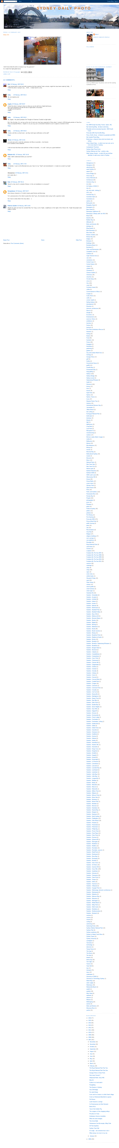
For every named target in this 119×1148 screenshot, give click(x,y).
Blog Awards (89, 228)
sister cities (89, 574)
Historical (88, 384)
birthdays (88, 226)
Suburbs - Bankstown (92, 607)
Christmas (89, 274)
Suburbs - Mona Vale (92, 797)
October (92, 1046)
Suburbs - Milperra (91, 793)
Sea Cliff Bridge (93, 1089)
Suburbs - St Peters (91, 864)
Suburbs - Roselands (92, 858)
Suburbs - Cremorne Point (93, 687)
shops (88, 569)
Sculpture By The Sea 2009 (93, 557)
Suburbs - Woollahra (91, 909)
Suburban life (90, 593)
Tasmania (89, 942)
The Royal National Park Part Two (98, 1068)
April (91, 1061)
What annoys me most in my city (98, 1133)
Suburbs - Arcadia (91, 597)
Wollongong (89, 1001)
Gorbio (88, 361)
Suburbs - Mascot (91, 786)
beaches (88, 218)
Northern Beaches (91, 470)
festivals (88, 327)
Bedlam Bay (89, 220)
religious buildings (91, 536)
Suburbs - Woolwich (91, 913)
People (88, 498)
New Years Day (90, 464)
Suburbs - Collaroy (91, 673)
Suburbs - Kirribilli (91, 753)
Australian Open (90, 196)
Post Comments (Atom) (17, 243)
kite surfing (89, 411)
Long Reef (89, 426)
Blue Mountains (90, 230)
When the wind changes (95, 1118)
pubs (87, 525)
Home (42, 240)
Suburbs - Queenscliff (92, 839)
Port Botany (89, 515)
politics (88, 510)
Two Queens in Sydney (95, 1087)
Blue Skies (89, 232)
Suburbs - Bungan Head (92, 647)
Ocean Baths (90, 481)
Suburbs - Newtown (91, 814)
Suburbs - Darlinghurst (92, 696)
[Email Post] (21, 72)
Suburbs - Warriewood (92, 892)
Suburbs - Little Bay (91, 774)
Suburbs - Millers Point (92, 791)
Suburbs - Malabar (91, 780)
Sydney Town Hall (94, 1128)
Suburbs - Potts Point (92, 835)
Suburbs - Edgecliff (91, 711)
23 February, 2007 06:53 (17, 84)
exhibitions (89, 321)
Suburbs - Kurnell (91, 757)
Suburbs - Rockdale (91, 848)
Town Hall (89, 966)
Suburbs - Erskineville (92, 715)
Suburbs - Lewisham (91, 772)
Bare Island (89, 209)
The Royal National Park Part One (98, 1070)
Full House (92, 1099)
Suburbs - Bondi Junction (93, 631)
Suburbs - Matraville (91, 789)
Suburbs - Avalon (91, 603)
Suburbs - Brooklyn (91, 641)
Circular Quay (90, 279)
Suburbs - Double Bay (92, 704)
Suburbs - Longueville (92, 778)
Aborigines (89, 165)
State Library (89, 582)
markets (88, 435)
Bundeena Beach (91, 245)
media (88, 439)
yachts (88, 1010)
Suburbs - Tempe (91, 879)
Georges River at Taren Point (97, 1073)
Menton (88, 443)
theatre (88, 957)
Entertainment (90, 317)
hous (87, 388)
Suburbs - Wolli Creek (92, 907)
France (88, 342)
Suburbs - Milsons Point (92, 795)
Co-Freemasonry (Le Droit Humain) (98, 1104)
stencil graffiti (90, 586)
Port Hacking (89, 517)
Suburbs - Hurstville (91, 746)
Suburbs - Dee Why (91, 700)
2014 (89, 1023)
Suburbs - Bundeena (91, 645)
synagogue (89, 940)
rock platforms (90, 540)
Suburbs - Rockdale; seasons (94, 850)
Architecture (89, 180)
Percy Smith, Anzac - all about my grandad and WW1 (100, 135)
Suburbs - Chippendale (92, 664)
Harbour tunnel (90, 378)
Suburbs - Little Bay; (92, 776)
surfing (88, 921)
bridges (88, 239)
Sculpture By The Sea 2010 (93, 559)
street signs (89, 590)
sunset (88, 919)
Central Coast (90, 262)
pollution (88, 513)
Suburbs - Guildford (91, 734)
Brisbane (88, 241)
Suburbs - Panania (91, 822)
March (92, 1063)
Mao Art (91, 1080)
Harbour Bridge (90, 376)
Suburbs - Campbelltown (93, 654)
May (91, 1058)
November (93, 1044)
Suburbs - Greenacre (92, 732)
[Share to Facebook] (29, 72)
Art (9, 74)
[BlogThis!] (26, 72)
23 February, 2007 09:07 (18, 104)
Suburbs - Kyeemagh (92, 759)
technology (89, 945)
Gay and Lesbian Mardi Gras (94, 352)
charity (88, 266)
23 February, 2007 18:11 (21, 173)
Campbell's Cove (90, 251)
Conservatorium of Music (93, 291)
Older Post (79, 240)
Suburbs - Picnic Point (92, 831)
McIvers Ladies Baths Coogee (94, 437)
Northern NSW (90, 472)
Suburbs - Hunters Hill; (92, 744)
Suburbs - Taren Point (92, 877)
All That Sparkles (94, 1126)
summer (88, 915)
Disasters (89, 306)
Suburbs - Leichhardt (92, 770)
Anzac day (89, 175)
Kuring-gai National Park (92, 413)
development (89, 304)
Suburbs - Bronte (91, 639)
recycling (88, 531)
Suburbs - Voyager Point (93, 888)
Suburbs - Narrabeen (92, 808)
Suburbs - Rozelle (91, 860)
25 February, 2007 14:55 (23, 205)
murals (88, 456)
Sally (9, 95)
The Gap (88, 951)
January (92, 1136)
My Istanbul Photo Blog (92, 137)
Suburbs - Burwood (91, 649)
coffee (88, 289)
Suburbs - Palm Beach (92, 820)
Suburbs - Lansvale (91, 765)
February (92, 1066)
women (88, 1004)
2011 (89, 1030)
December (93, 1041)
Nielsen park (89, 468)
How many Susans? (94, 1075)
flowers (88, 336)
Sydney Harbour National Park (94, 928)
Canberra (88, 253)
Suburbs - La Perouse (92, 761)
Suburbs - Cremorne (91, 685)
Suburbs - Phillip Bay (92, 829)
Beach (88, 215)
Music (88, 460)
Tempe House (90, 949)
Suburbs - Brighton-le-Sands (94, 637)
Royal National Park (91, 544)
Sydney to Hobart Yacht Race (94, 934)
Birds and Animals (91, 224)
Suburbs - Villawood (91, 885)
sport (87, 580)
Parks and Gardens (91, 491)
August (92, 1051)
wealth (88, 989)
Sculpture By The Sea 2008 (93, 555)
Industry (88, 403)
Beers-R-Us (92, 1106)
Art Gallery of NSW (91, 186)
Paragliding (92, 1085)
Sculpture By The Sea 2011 (93, 561)
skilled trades (90, 576)
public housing (90, 523)
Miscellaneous (90, 445)
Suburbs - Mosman (91, 805)
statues (88, 584)
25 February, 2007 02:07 (22, 191)
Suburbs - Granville (91, 730)
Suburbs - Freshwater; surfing (94, 721)
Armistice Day (90, 182)
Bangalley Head (90, 205)
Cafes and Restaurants (92, 249)
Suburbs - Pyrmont (91, 837)
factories (88, 323)
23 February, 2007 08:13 (19, 95)
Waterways (89, 985)
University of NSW (91, 976)
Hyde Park (89, 392)
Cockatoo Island (90, 287)
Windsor (88, 999)
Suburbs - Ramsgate (92, 841)
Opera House (90, 487)
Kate (9, 182)
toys (87, 968)
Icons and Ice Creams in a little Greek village (101, 1094)
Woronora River (90, 1008)
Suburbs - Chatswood (92, 660)
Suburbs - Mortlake (91, 803)
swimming (89, 923)
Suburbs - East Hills (91, 708)
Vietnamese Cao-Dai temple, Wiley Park (100, 1123)
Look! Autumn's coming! (95, 1101)
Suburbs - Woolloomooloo (93, 911)
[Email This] (24, 72)
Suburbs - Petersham (92, 826)
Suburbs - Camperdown (92, 656)
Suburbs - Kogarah (91, 755)
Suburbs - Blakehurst (92, 626)
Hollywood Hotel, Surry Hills (96, 1077)
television (89, 947)
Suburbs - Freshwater (92, 719)
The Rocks (89, 953)
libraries (88, 420)
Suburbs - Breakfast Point (93, 635)
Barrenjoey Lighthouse (92, 211)
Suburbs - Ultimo (90, 881)
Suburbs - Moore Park (92, 801)
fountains (88, 340)
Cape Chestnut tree (91, 255)
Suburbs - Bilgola (91, 622)
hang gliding (89, 371)
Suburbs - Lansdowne (92, 763)
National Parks (90, 462)
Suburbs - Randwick (91, 843)
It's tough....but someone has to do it (99, 1130)
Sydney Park (89, 930)
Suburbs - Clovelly (91, 671)
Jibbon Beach (90, 409)
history (88, 386)
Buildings (88, 243)
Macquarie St (90, 430)
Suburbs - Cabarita (91, 652)
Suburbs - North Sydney (92, 816)
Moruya (88, 447)
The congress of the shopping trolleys (99, 1111)
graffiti (88, 365)
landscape (89, 416)
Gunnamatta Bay (91, 369)
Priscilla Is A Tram (94, 1113)
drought (88, 312)
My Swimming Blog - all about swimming (97, 127)
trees (87, 972)
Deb (9, 84)
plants (88, 506)
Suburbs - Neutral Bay (92, 810)
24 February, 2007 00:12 (17, 182)
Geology (88, 354)
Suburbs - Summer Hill (92, 867)
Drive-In (88, 310)
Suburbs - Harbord (91, 738)
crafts (88, 298)
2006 (89, 1139)
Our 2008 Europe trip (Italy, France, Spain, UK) (99, 124)
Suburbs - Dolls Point (92, 702)
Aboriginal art (90, 163)
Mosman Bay (90, 451)
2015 (89, 1020)
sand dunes (89, 546)
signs (87, 572)
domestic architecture (92, 308)
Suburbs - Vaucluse (91, 883)
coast (87, 285)
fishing (88, 333)
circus (88, 281)
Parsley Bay (89, 496)
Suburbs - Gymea (91, 736)
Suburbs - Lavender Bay (92, 767)
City (87, 283)
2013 (89, 1025)
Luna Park (89, 428)
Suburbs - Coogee (91, 683)
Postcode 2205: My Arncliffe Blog (95, 133)
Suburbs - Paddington (92, 818)
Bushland (88, 247)
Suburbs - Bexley (91, 620)
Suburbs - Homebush (92, 742)
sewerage (89, 565)
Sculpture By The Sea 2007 (93, 553)
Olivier (10, 140)
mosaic (88, 449)
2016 (89, 1018)
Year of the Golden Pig (95, 1109)
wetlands (88, 995)
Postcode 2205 (90, 519)
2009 (89, 1035)
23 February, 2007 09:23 (19, 131)
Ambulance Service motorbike (97, 1116)
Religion (88, 534)
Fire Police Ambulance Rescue (94, 329)
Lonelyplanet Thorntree (92, 147)
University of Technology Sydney (95, 978)
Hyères (88, 395)
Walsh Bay (89, 980)
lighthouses (89, 424)
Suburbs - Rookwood (92, 854)
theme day (89, 959)
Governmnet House (91, 363)
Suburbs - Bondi (90, 628)
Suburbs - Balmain (91, 605)
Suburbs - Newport (91, 812)
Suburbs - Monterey (91, 799)
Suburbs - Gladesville (92, 723)
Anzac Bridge (90, 173)
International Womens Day (93, 405)
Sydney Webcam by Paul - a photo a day (97, 151)
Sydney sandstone (91, 932)
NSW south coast (91, 475)
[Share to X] (28, 72)
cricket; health (90, 300)
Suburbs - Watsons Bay (92, 896)
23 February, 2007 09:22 (19, 117)
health (88, 382)
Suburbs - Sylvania (91, 873)
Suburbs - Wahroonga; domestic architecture (98, 890)
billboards (89, 222)
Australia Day (90, 194)
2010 (89, 1032)
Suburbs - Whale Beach (92, 902)
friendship (89, 346)
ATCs (87, 192)
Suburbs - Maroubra (91, 784)
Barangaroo (89, 207)
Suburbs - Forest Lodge (92, 717)
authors (88, 201)
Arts (87, 188)
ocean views (89, 483)
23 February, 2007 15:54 (18, 140)
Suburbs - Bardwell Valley (93, 612)
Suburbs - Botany (91, 633)
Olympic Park (90, 485)
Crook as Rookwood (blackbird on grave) (100, 1097)
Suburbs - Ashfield (91, 599)
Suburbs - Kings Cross (92, 749)
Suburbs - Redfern (91, 845)
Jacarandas (89, 407)
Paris (87, 489)
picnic (88, 502)
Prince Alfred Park (91, 521)
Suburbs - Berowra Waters (93, 618)
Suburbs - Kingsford (91, 751)
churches (88, 277)
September (93, 1049)
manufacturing (90, 432)
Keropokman (11, 191)
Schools (88, 548)
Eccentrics (89, 314)
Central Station (90, 264)
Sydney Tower (90, 936)
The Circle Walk (93, 1121)
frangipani (89, 344)
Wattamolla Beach (91, 987)
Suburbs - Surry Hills (92, 869)
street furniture (90, 588)
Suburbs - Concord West (93, 679)
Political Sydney (90, 508)
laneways (88, 418)
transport (88, 970)
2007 (89, 1039)
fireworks (88, 331)
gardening (89, 348)
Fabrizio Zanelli (12, 205)
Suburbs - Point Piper (92, 833)
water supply (89, 982)
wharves (88, 997)
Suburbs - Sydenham (92, 871)
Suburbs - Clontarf (91, 668)
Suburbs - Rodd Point (92, 852)
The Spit (88, 955)
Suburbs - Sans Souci (92, 862)
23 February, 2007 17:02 (19, 164)
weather (88, 991)
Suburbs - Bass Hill (91, 614)
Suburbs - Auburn (91, 601)
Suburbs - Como (90, 675)
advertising (89, 167)
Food (87, 338)
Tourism (88, 963)
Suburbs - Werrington (92, 900)
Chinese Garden (90, 272)
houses (88, 390)
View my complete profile (101, 37)
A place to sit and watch (95, 1082)
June (91, 1056)
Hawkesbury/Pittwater (92, 380)
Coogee (88, 293)
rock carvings (90, 538)
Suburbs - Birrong (91, 624)
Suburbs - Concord (91, 677)
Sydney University (91, 938)
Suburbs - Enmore (91, 713)
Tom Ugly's (89, 961)
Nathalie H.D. (11, 154)
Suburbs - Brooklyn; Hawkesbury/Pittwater (97, 643)
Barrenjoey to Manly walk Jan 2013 (95, 213)
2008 (89, 1037)
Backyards (89, 203)
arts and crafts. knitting (92, 190)
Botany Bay (89, 236)
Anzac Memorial (90, 177)
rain (87, 527)
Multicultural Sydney (91, 454)
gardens (88, 350)
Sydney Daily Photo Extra (93, 149)
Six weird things (93, 1092)
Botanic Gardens (90, 234)
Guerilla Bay (89, 367)
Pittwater (88, 504)
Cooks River (89, 295)
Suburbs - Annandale (92, 595)
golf (87, 359)
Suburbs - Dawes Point (92, 698)
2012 (89, 1027)
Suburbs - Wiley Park (92, 904)
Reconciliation (90, 529)
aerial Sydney (90, 169)
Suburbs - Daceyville (92, 694)
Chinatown (89, 270)
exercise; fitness (90, 319)
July (91, 1054)
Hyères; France (90, 397)
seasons (88, 563)
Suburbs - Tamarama (92, 875)
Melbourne (89, 441)
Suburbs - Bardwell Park (92, 609)
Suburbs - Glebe (90, 725)
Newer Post (6, 240)
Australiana (89, 199)
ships (87, 567)
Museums (89, 458)
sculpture (88, 550)
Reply (9, 90)
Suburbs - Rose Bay (91, 856)
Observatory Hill (90, 477)
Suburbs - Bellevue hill (92, 616)
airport (88, 171)
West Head (89, 993)
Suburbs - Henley (91, 740)
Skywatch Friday (90, 578)
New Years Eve (90, 466)
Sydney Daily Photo (64, 8)
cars (87, 258)
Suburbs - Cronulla (91, 690)
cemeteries (89, 260)
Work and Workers (91, 1006)
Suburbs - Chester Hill (92, 662)
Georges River (90, 357)
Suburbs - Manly (90, 782)
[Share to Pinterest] (31, 72)
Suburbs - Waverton (91, 898)
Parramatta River (91, 494)
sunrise (88, 917)
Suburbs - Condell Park (92, 681)
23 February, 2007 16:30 (22, 154)
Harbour (88, 373)
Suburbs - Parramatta (92, 824)
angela (10, 104)
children (88, 268)
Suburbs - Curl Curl (91, 692)
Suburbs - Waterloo (91, 894)
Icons (87, 399)
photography (89, 500)
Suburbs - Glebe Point (92, 727)
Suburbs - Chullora (91, 666)
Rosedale (88, 542)
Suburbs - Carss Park (92, 658)
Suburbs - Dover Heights (93, 706)
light (87, 422)
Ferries (88, 325)
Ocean (88, 479)
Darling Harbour (90, 302)
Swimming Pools (90, 926)
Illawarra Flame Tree (91, 401)
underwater (89, 974)
